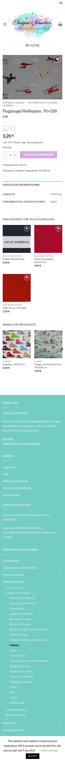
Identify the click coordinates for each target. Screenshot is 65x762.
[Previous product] (13, 128)
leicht (54, 201)
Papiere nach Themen (42, 102)
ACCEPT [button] (32, 756)
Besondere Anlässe (20, 618)
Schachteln (9, 723)
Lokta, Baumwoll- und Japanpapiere (29, 660)
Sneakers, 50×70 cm (14, 364)
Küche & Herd (17, 655)
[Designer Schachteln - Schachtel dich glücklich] (32, 24)
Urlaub (13, 697)
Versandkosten (35, 142)
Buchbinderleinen (16, 714)
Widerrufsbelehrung (15, 481)
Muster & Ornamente (21, 676)
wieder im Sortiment (21, 613)
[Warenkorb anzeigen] (60, 24)
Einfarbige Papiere (16, 709)
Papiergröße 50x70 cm (22, 598)
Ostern (13, 687)
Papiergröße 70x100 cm (37, 170)
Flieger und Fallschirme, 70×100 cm (47, 366)
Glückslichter (11, 560)
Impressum (10, 467)
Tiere (12, 692)
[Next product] (6, 128)
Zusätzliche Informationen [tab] (21, 184)
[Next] (62, 356)
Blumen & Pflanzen (20, 624)
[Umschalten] (60, 568)
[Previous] (3, 356)
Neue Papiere (17, 608)
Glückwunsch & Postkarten (19, 567)
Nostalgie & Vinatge (21, 681)
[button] (5, 24)
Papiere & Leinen (14, 102)
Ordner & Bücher (13, 574)
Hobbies (8, 105)
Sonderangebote (13, 730)
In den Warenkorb (38, 154)
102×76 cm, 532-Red (14, 308)
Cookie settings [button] (49, 750)
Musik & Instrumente (21, 671)
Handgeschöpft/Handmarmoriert (28, 639)
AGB (6, 474)
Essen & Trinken (18, 634)
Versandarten (11, 495)
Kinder (13, 650)
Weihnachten (17, 702)
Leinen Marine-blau (14, 259)
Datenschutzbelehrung (17, 488)
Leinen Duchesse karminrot (43, 261)
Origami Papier (14, 587)
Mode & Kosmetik (20, 666)
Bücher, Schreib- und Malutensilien (29, 629)
